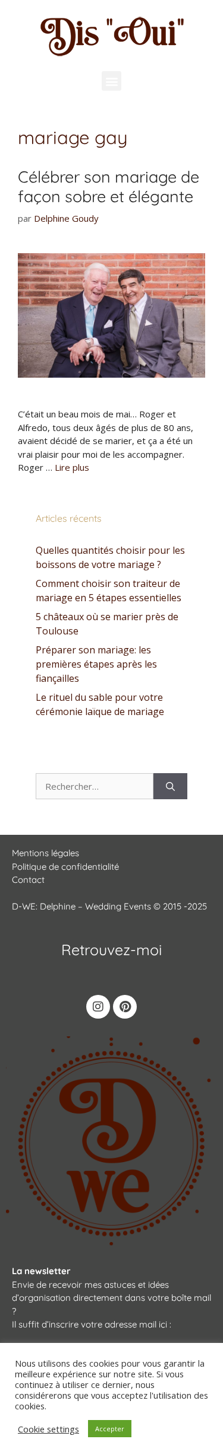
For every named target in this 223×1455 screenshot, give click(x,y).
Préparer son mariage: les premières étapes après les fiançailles (96, 664)
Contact (28, 879)
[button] (111, 81)
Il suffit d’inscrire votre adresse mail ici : (91, 1324)
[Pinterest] (125, 1007)
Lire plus (72, 467)
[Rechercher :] (94, 786)
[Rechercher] (170, 786)
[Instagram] (98, 1007)
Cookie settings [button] (48, 1429)
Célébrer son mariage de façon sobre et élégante (108, 186)
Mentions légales (45, 853)
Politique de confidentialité (65, 866)
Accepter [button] (109, 1428)
